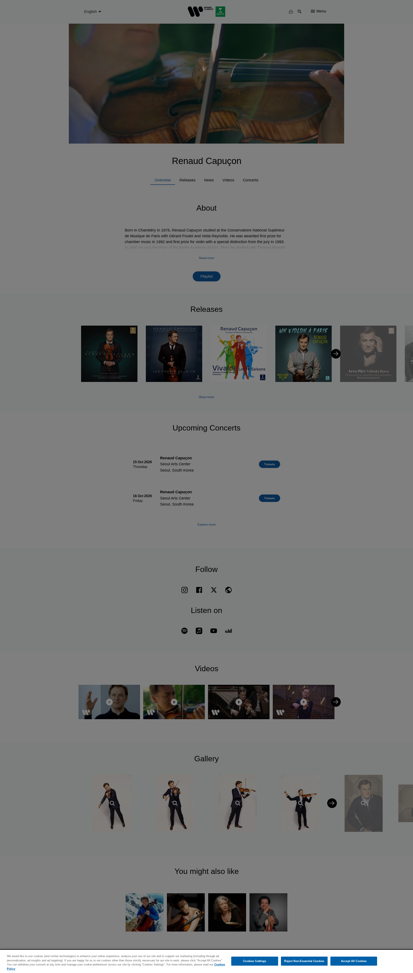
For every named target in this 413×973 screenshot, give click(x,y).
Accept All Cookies (354, 961)
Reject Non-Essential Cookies (304, 961)
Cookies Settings (254, 961)
